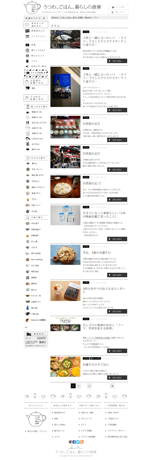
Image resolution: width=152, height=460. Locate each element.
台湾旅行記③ (91, 123)
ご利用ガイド (113, 418)
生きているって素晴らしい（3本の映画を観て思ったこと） (104, 214)
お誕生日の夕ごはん (96, 364)
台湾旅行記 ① (92, 183)
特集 (56, 418)
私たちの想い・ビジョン (37, 431)
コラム (86, 32)
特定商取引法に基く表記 (117, 436)
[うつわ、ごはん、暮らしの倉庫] (62, 7)
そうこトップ (86, 418)
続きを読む (120, 61)
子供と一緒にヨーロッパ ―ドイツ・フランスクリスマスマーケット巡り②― (105, 41)
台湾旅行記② (91, 153)
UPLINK (95, 344)
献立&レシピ (59, 430)
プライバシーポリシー (117, 430)
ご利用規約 (112, 424)
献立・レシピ (95, 358)
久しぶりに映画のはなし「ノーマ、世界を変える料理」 (103, 326)
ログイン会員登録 (88, 436)
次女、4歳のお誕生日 (97, 252)
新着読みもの (59, 412)
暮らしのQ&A (59, 424)
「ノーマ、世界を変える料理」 (98, 337)
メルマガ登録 (86, 430)
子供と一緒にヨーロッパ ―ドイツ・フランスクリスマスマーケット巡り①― (105, 77)
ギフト (83, 424)
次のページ (112, 385)
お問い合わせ (113, 412)
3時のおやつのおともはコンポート (104, 290)
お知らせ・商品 (87, 412)
